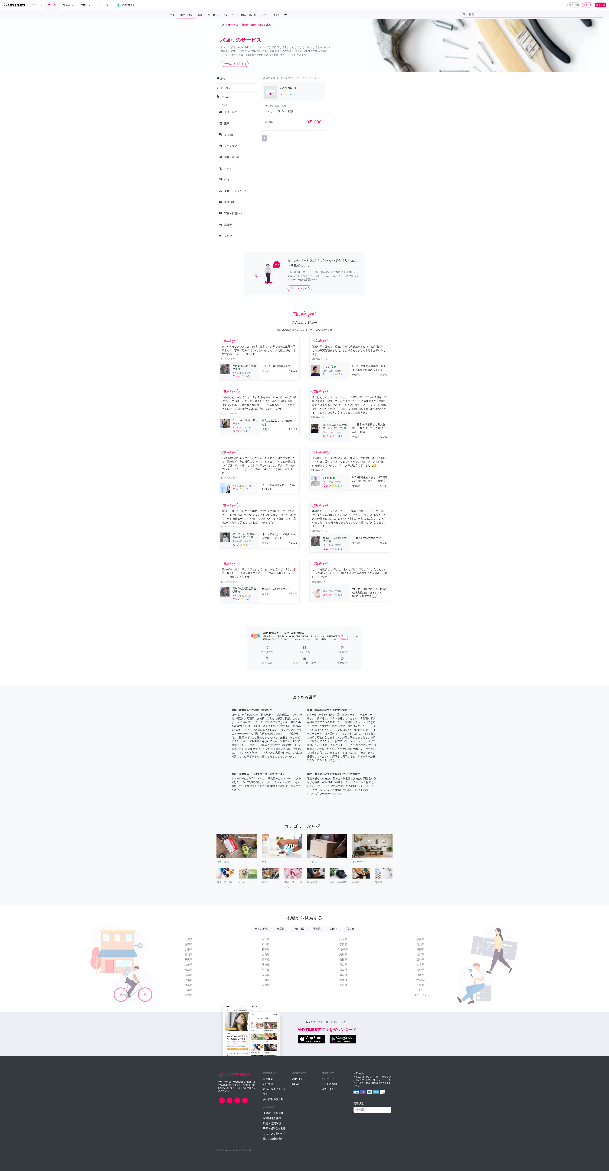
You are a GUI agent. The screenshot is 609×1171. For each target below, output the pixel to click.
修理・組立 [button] (186, 14)
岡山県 (343, 964)
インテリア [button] (229, 14)
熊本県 (420, 964)
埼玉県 (317, 928)
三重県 (266, 980)
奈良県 (343, 944)
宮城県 (188, 954)
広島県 (343, 969)
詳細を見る (345, 639)
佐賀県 (420, 954)
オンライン (420, 995)
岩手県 (188, 949)
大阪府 (333, 928)
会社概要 (268, 1079)
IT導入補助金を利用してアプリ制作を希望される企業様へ (274, 1133)
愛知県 (266, 974)
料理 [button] (276, 14)
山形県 (188, 964)
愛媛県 (420, 939)
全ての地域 (261, 928)
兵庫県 (343, 939)
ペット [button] (265, 14)
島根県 (343, 959)
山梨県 (266, 954)
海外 (420, 990)
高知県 (420, 944)
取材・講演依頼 (272, 1123)
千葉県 (188, 990)
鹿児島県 (420, 980)
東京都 (280, 928)
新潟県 (188, 995)
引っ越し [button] (213, 14)
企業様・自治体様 (273, 1113)
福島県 (188, 969)
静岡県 (266, 969)
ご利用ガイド (329, 1079)
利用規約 (268, 1084)
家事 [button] (200, 14)
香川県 (343, 985)
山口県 (343, 974)
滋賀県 (266, 985)
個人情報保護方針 (273, 1099)
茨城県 (188, 974)
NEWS (296, 1084)
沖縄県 (420, 985)
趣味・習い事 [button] (248, 14)
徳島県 (343, 980)
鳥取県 (343, 954)
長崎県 (420, 959)
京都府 (350, 928)
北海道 (188, 939)
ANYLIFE (297, 1079)
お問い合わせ (329, 1089)
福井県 (266, 949)
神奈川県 (299, 928)
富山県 (266, 939)
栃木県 (188, 980)
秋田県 (188, 959)
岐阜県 (266, 964)
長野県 (266, 959)
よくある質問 (329, 1084)
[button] (573, 5)
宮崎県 (420, 974)
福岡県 (420, 949)
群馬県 (188, 985)
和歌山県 (343, 949)
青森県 (188, 944)
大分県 (420, 969)
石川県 (266, 944)
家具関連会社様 (272, 1118)
